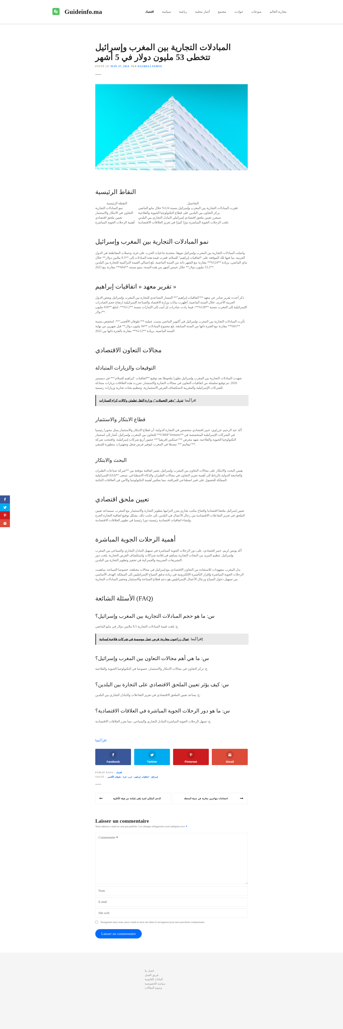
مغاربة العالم (278, 11)
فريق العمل (151, 975)
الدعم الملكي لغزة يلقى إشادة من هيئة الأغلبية (137, 798)
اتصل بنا (149, 970)
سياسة (166, 11)
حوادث (238, 11)
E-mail (102, 902)
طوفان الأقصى (114, 777)
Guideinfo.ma (83, 11)
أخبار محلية (202, 11)
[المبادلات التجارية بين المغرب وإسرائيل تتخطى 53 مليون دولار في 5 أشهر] (171, 86)
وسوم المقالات (153, 987)
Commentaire (105, 838)
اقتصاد (149, 11)
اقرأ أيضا (100, 740)
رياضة (183, 11)
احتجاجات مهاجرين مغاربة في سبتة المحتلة (206, 798)
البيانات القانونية (154, 979)
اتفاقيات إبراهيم (141, 777)
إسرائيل (154, 777)
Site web (103, 913)
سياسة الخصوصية (155, 983)
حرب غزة (127, 777)
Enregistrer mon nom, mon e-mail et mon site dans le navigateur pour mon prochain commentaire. (153, 922)
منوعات (256, 11)
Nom (101, 890)
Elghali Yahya (150, 66)
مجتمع (222, 11)
